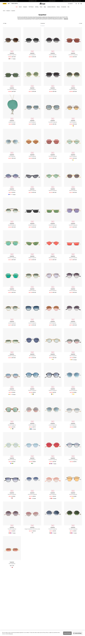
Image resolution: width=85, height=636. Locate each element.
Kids (68, 6)
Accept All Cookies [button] (67, 633)
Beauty (58, 6)
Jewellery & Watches (51, 6)
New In (20, 6)
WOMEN (4, 3)
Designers (25, 6)
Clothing (36, 6)
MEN (9, 3)
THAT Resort (31, 6)
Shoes (41, 6)
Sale (16, 6)
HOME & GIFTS (14, 3)
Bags (45, 6)
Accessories (63, 6)
